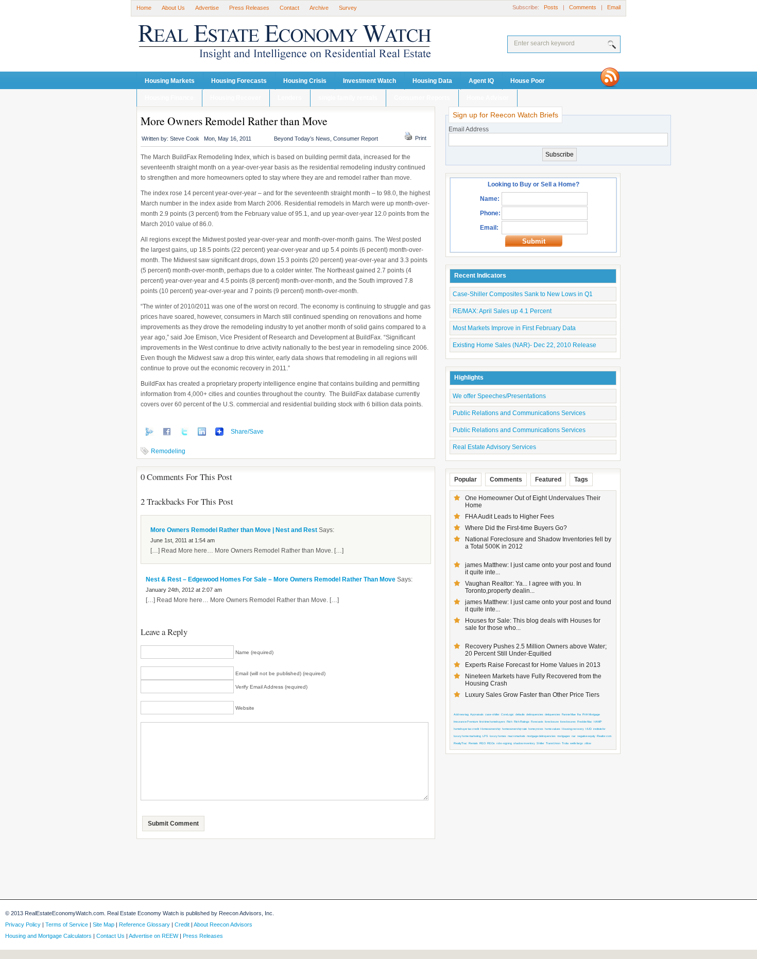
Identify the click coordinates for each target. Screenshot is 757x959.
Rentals (473, 743)
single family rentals (347, 97)
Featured (548, 479)
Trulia (565, 743)
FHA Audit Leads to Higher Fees (509, 516)
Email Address (469, 129)
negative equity (586, 736)
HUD (589, 728)
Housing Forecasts (239, 80)
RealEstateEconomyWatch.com (270, 44)
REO (482, 743)
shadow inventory (524, 743)
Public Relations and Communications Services (519, 413)
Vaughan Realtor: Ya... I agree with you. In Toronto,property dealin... (523, 587)
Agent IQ (481, 80)
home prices (535, 728)
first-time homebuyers (492, 721)
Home (143, 8)
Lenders (290, 97)
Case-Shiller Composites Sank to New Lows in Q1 (523, 294)
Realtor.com (604, 736)
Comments (582, 7)
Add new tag (461, 714)
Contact (289, 8)
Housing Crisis (304, 80)
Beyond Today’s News (302, 138)
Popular (465, 479)
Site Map (103, 924)
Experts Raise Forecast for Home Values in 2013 (532, 665)
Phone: (490, 213)
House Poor (527, 80)
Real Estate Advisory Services (494, 447)
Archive (319, 8)
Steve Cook (184, 138)
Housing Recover (235, 97)
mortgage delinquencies (541, 736)
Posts (551, 7)
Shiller (540, 743)
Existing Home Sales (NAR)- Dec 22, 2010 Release (524, 345)
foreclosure (552, 721)
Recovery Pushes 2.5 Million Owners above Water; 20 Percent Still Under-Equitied (536, 650)
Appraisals (477, 714)
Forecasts (537, 721)
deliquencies (552, 714)
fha (579, 714)
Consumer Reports (422, 97)
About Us (173, 8)
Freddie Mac (584, 721)
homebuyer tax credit (466, 728)
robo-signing (504, 743)
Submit (533, 241)
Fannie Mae (569, 714)
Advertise (207, 8)
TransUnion (553, 743)
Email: (489, 227)
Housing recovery (573, 728)
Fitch (509, 721)
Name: (490, 198)
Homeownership (490, 728)
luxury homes (498, 736)
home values (552, 728)
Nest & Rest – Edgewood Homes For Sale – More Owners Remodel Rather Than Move (270, 579)
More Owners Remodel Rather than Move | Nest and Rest (233, 530)
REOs (491, 743)
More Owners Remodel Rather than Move (234, 120)
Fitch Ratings (521, 721)
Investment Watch (369, 80)
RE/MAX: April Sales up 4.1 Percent (502, 311)
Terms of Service (66, 924)
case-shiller (492, 714)
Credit (182, 924)
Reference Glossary (144, 924)
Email (614, 7)
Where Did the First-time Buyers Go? (516, 528)
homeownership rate (514, 728)
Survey (348, 8)
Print (420, 138)
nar (574, 736)
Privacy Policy (23, 924)
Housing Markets (170, 80)
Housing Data (432, 80)
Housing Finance (169, 97)
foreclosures (568, 721)
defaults (520, 714)
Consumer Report (355, 138)
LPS (485, 736)
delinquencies (534, 714)
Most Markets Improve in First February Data (514, 328)
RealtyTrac (460, 743)
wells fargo (576, 743)
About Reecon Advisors (223, 924)
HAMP (598, 721)
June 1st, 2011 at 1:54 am (182, 540)
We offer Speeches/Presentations (499, 396)
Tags (581, 479)
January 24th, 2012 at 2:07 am (184, 590)
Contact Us (110, 936)
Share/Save (247, 431)
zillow (587, 743)
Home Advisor (488, 97)
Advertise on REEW (153, 936)
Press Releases (249, 8)
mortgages (563, 736)
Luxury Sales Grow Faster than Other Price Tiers (532, 694)
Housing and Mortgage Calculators (48, 936)
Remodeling (168, 451)
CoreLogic (507, 714)
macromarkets (516, 736)
